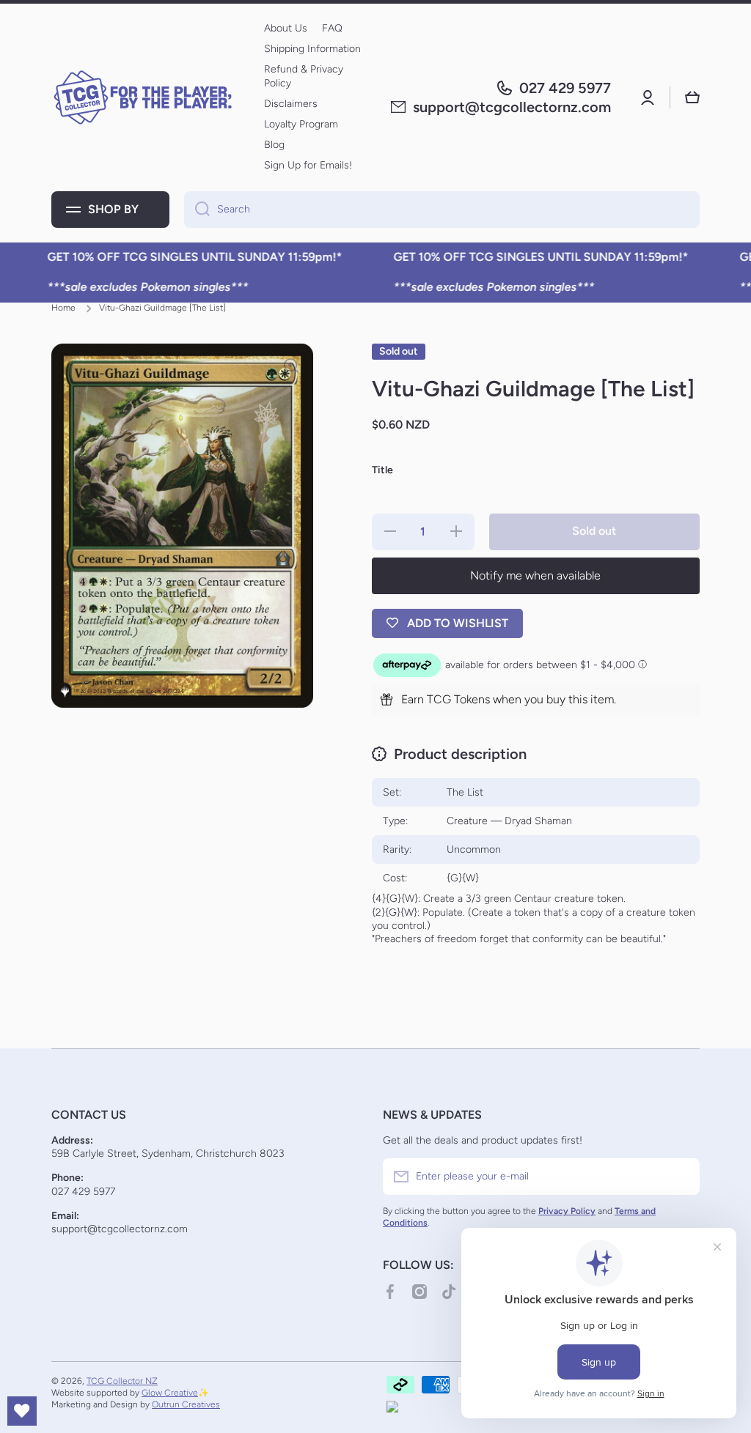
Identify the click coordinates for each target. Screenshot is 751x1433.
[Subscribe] (681, 1176)
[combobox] (442, 209)
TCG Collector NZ (122, 1381)
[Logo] (143, 97)
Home (63, 308)
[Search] (197, 209)
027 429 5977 (565, 88)
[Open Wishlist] (22, 1411)
